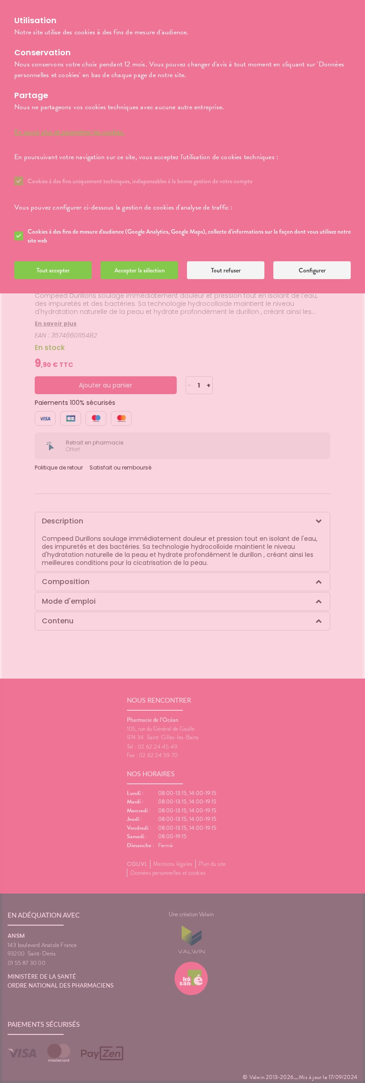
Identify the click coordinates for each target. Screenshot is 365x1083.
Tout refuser (226, 270)
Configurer (312, 270)
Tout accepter (53, 270)
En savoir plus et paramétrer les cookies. (69, 132)
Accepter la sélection (139, 270)
